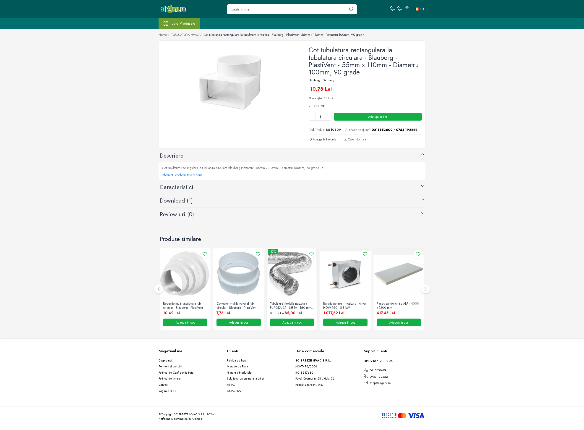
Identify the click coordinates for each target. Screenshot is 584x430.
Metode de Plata (237, 366)
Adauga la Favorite (324, 139)
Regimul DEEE (168, 391)
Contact (163, 385)
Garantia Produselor (239, 373)
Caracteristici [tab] (176, 187)
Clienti (232, 351)
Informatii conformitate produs (182, 175)
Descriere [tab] (171, 155)
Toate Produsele (182, 23)
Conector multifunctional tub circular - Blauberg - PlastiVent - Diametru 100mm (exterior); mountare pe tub (237, 305)
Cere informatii (357, 139)
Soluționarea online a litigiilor (245, 379)
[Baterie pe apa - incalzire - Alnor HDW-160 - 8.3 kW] (345, 273)
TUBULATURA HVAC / (187, 34)
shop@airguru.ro (380, 383)
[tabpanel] (229, 82)
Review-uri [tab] (177, 214)
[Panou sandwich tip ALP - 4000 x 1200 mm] (398, 273)
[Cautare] (351, 9)
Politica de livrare (169, 379)
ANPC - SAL (234, 391)
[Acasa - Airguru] (181, 9)
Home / (164, 34)
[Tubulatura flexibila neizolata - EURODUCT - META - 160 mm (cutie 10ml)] (292, 273)
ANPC (231, 385)
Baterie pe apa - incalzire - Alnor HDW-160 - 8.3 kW (344, 305)
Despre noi (165, 361)
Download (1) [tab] (176, 200)
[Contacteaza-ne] (392, 9)
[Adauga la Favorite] (205, 254)
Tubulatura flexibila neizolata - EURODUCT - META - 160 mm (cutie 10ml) (290, 305)
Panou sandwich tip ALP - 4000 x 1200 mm (398, 305)
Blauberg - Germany (322, 80)
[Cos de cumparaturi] (406, 9)
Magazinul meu (172, 351)
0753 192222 (378, 377)
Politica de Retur (237, 361)
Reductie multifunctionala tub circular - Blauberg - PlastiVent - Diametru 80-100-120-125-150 (184, 305)
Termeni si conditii (170, 366)
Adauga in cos (377, 116)
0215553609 (378, 370)
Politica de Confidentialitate (176, 373)
